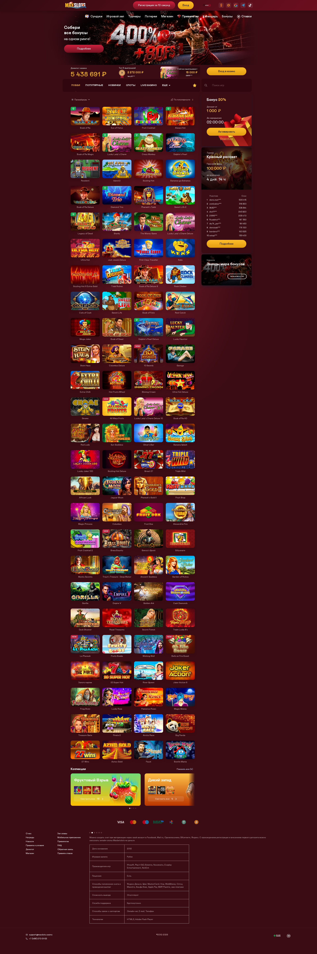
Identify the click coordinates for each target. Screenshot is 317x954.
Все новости (237, 276)
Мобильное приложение (69, 837)
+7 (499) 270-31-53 (38, 939)
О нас (28, 834)
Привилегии (63, 841)
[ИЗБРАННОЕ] (195, 85)
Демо (75, 107)
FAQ (59, 845)
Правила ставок (65, 853)
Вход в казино (226, 71)
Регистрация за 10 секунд (154, 5)
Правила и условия (35, 845)
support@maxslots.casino (40, 935)
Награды (30, 837)
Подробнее (84, 48)
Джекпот (30, 849)
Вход (185, 5)
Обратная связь (65, 849)
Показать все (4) (185, 769)
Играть (85, 123)
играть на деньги (257, 843)
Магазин (30, 853)
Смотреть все (90, 799)
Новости (30, 841)
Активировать (226, 131)
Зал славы (62, 834)
